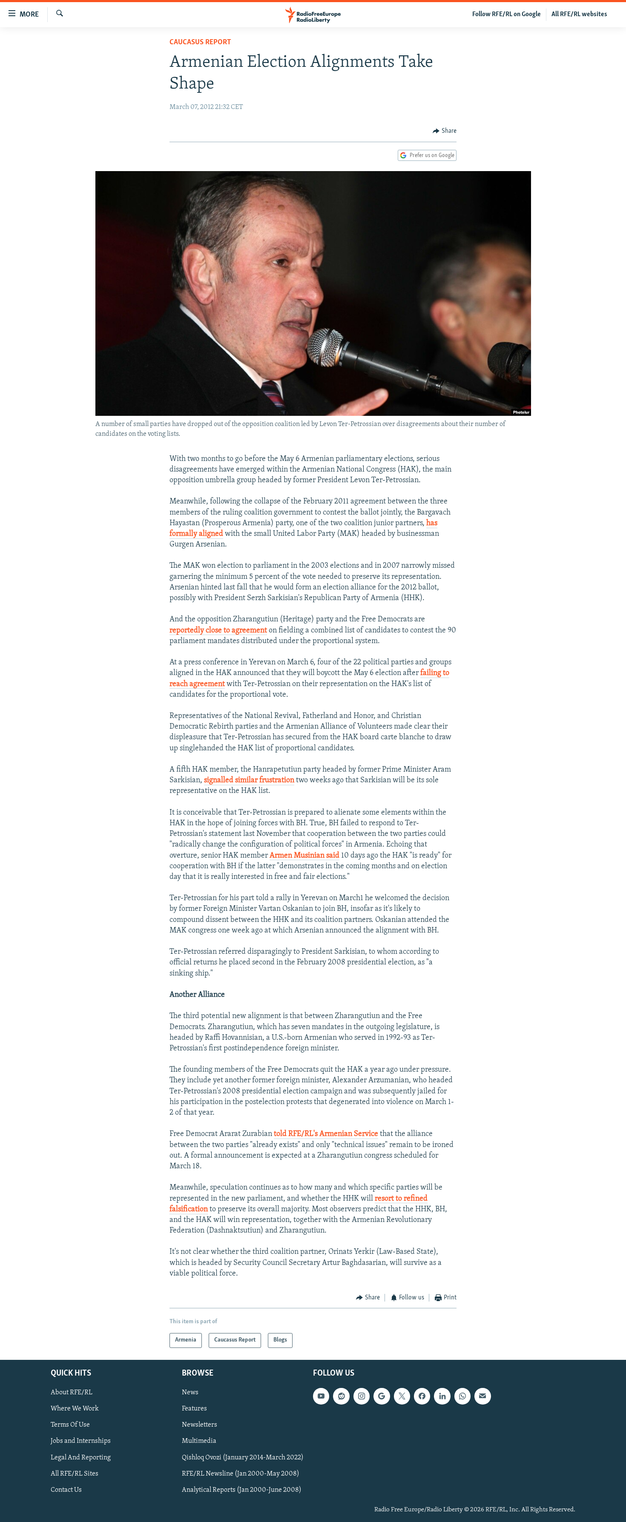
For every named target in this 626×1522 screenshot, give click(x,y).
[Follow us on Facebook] (422, 1396)
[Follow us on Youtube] (321, 1396)
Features (194, 1408)
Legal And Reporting (81, 1457)
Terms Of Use (70, 1425)
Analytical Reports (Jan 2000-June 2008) (242, 1489)
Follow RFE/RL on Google (506, 14)
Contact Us (66, 1489)
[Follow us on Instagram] (361, 1396)
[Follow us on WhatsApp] (462, 1396)
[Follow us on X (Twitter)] (402, 1396)
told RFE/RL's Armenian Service (326, 1134)
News (190, 1392)
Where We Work (75, 1408)
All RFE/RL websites (579, 14)
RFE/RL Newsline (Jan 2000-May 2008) (240, 1473)
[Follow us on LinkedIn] (442, 1396)
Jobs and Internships (81, 1441)
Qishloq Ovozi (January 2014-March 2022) (243, 1457)
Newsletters (199, 1425)
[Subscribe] (482, 1396)
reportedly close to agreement (218, 631)
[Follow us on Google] (381, 1396)
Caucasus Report (200, 42)
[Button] (445, 131)
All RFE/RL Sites (74, 1473)
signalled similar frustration (249, 780)
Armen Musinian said (304, 856)
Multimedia (199, 1441)
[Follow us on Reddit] (341, 1396)
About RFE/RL (71, 1392)
